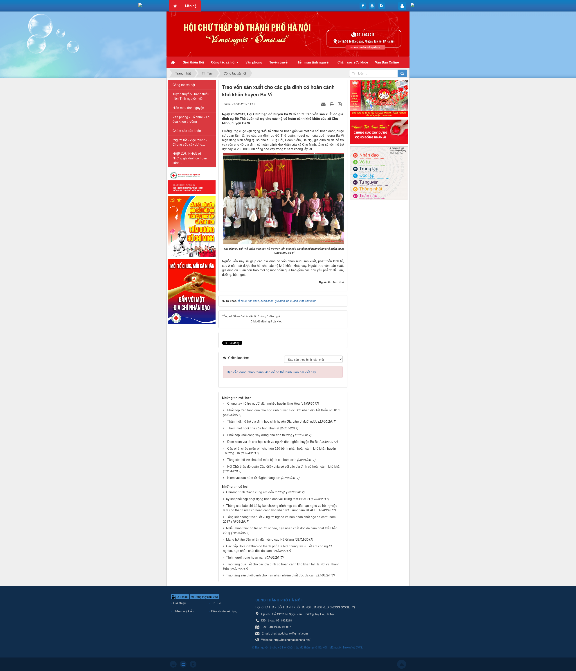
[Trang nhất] (173, 62)
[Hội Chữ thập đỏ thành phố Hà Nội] (288, 33)
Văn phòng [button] (253, 62)
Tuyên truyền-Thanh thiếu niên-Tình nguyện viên (191, 96)
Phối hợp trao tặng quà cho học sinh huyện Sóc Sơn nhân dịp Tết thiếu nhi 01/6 (283, 410)
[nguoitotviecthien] (379, 131)
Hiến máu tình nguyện (188, 107)
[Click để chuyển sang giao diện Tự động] (173, 664)
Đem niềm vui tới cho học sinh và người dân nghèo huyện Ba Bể (273, 441)
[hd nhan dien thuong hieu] (192, 182)
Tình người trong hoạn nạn (245, 557)
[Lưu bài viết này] (340, 104)
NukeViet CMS (352, 647)
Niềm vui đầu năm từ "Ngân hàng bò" (253, 477)
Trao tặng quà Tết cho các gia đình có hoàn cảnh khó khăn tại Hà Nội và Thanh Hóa (281, 566)
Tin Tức (216, 603)
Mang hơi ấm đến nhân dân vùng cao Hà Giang (260, 539)
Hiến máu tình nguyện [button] (314, 62)
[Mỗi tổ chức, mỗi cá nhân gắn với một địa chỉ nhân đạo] (192, 291)
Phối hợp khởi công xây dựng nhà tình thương (259, 435)
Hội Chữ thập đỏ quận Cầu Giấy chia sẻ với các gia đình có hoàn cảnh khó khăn (284, 466)
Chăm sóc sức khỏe (187, 130)
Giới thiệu (179, 603)
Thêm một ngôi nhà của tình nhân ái (253, 428)
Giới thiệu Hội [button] (193, 62)
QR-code (182, 596)
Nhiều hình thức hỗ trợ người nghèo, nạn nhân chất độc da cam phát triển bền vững (280, 530)
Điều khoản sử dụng (224, 611)
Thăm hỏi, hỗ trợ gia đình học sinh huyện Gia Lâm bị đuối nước (272, 421)
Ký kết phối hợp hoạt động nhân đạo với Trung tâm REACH (268, 498)
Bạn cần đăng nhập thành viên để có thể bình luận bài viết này (271, 372)
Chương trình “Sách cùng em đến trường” (255, 492)
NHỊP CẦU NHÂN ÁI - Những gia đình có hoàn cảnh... (190, 158)
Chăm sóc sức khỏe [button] (353, 62)
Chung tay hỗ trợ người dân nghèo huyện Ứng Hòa (263, 403)
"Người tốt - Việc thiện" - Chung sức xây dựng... (190, 142)
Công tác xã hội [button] (223, 62)
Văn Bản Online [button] (387, 62)
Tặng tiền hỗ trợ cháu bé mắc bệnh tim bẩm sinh (261, 459)
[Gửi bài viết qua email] (324, 104)
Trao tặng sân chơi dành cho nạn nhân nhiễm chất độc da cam (270, 575)
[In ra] (332, 104)
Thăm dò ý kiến (183, 611)
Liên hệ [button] (190, 5)
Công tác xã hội (184, 84)
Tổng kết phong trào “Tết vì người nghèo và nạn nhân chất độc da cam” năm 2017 (279, 519)
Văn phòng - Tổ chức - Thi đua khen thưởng (191, 119)
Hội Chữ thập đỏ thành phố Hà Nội (304, 647)
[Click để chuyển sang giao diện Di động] (193, 664)
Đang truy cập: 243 (206, 596)
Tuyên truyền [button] (279, 62)
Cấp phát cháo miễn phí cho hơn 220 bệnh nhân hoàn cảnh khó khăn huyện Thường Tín (279, 450)
